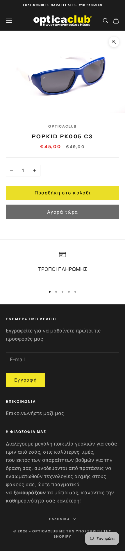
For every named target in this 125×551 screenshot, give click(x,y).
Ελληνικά (59, 519)
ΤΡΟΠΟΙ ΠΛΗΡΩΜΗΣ (62, 269)
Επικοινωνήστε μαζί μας (35, 413)
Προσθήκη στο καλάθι (62, 193)
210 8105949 (90, 5)
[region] (62, 266)
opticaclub (62, 126)
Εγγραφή (25, 380)
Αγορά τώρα (62, 212)
